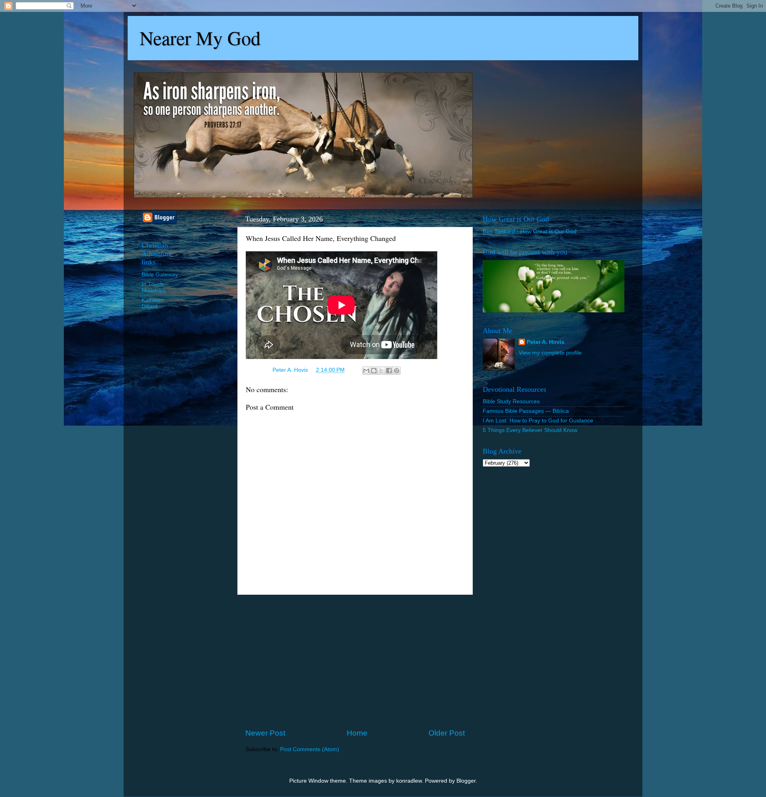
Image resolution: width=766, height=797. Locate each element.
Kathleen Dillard (153, 303)
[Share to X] (381, 371)
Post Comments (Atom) (309, 749)
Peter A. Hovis (546, 342)
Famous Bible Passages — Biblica (526, 411)
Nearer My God (200, 37)
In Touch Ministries (154, 287)
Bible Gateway (160, 275)
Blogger (466, 781)
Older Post (446, 733)
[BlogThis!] (374, 371)
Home (357, 733)
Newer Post (265, 733)
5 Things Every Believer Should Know (530, 430)
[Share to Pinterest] (397, 371)
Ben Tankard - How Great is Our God (529, 232)
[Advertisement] (355, 661)
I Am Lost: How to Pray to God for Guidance (538, 421)
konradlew (409, 781)
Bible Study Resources (511, 401)
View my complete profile (550, 353)
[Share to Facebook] (389, 371)
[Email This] (366, 371)
